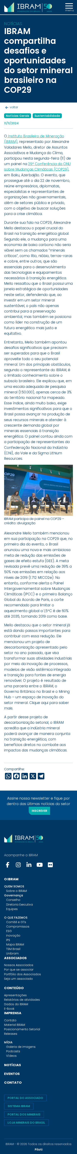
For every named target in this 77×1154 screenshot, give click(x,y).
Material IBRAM (14, 1025)
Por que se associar (18, 970)
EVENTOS (12, 1073)
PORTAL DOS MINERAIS (24, 1114)
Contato (10, 1020)
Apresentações (15, 995)
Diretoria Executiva (19, 904)
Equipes (12, 909)
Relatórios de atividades (22, 1000)
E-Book (9, 1009)
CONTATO (13, 1082)
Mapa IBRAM (15, 944)
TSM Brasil (13, 949)
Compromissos (17, 927)
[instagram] (18, 865)
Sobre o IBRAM (16, 891)
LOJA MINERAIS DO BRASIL (26, 1123)
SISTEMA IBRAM (19, 1106)
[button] (69, 7)
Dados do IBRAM (16, 1004)
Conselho (13, 900)
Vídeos (11, 1056)
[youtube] (39, 865)
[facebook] (8, 865)
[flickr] (50, 865)
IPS (8, 940)
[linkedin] (29, 865)
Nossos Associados (18, 965)
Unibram (12, 953)
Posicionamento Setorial (22, 1029)
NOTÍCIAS (12, 1065)
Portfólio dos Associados (22, 974)
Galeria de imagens (21, 1047)
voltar (14, 107)
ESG (9, 931)
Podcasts (13, 1051)
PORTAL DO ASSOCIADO (25, 1098)
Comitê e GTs (16, 922)
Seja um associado (18, 979)
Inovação (13, 935)
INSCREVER (39, 811)
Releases (10, 1034)
